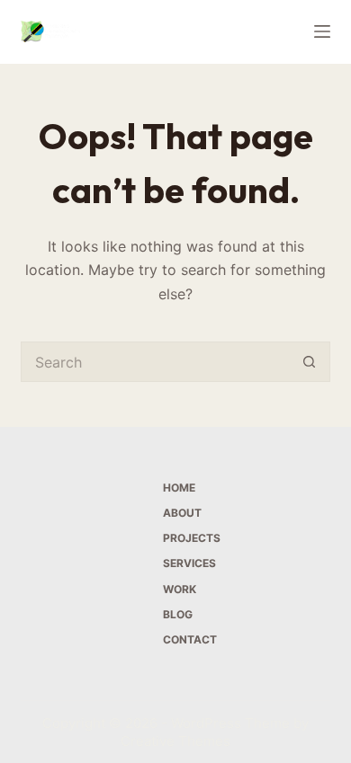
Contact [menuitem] (190, 639)
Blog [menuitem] (178, 614)
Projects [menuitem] (191, 538)
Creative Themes (175, 741)
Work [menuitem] (179, 589)
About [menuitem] (182, 512)
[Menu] (322, 31)
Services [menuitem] (189, 563)
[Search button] (310, 362)
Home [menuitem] (179, 487)
